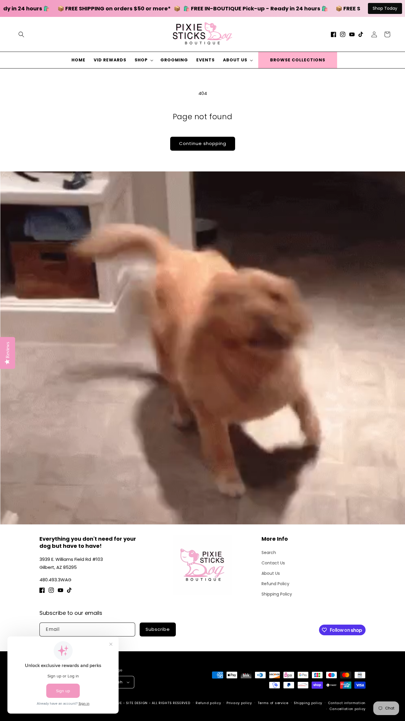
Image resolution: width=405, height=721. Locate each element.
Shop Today (385, 8)
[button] (21, 34)
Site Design (137, 703)
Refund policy (208, 703)
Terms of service (273, 703)
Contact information (347, 703)
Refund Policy (275, 584)
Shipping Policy (277, 594)
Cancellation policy (347, 708)
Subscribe (158, 629)
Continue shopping (202, 143)
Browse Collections (297, 60)
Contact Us (273, 563)
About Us (271, 573)
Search (269, 553)
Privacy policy (239, 703)
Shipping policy (308, 703)
